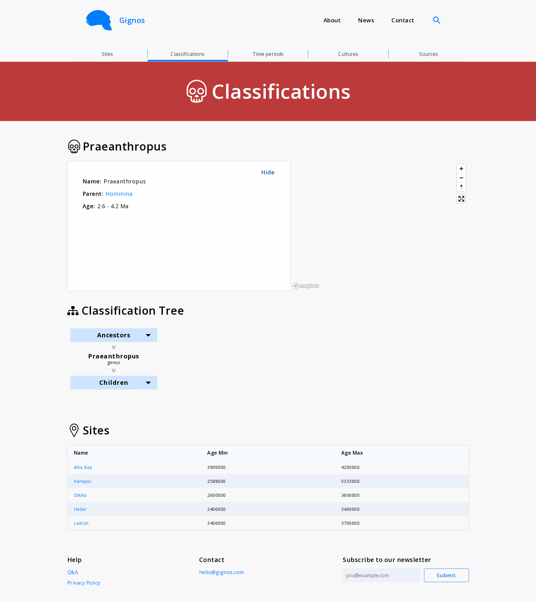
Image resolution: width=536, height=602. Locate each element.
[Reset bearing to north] (461, 186)
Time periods (268, 54)
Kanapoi (83, 481)
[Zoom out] (461, 177)
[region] (379, 226)
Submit (446, 575)
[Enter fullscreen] (461, 198)
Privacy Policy (83, 582)
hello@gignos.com (221, 572)
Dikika (80, 495)
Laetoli (81, 523)
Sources (428, 54)
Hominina (118, 193)
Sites (107, 54)
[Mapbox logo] (305, 286)
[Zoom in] (461, 168)
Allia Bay (83, 467)
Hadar (80, 509)
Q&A (72, 572)
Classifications (187, 54)
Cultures (348, 54)
